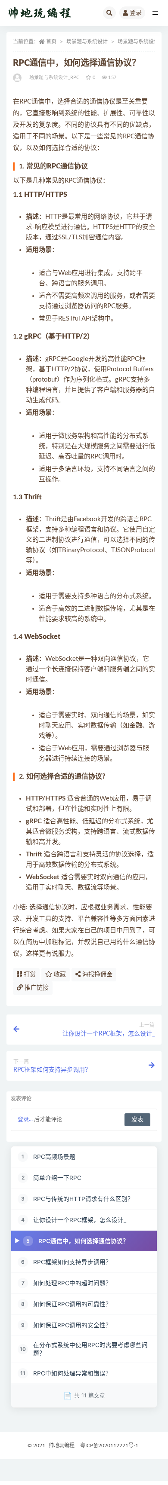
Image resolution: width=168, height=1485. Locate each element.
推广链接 (36, 988)
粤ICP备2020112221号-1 (109, 1445)
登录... (25, 1119)
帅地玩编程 (62, 1445)
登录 (136, 13)
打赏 (29, 975)
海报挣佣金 (96, 975)
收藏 (59, 975)
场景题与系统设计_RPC (54, 77)
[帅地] (18, 77)
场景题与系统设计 (87, 41)
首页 (51, 41)
